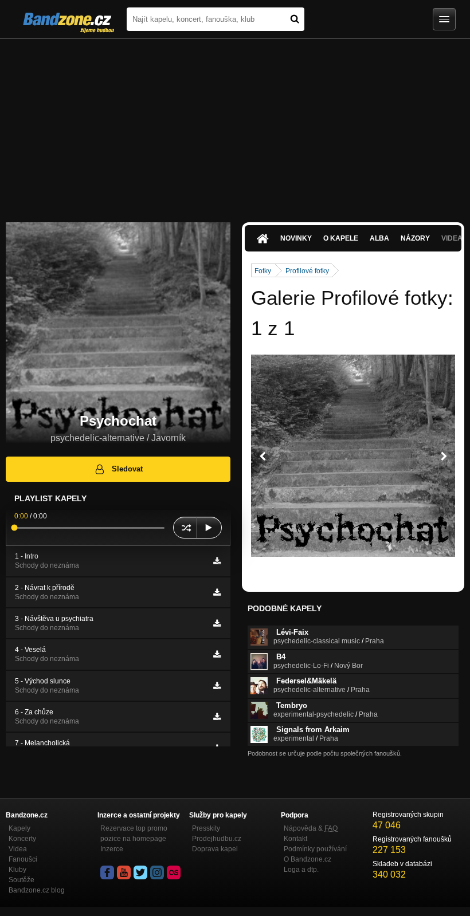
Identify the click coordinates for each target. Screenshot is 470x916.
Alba (379, 238)
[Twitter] (140, 872)
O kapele (340, 238)
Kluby (17, 870)
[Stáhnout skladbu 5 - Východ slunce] (217, 686)
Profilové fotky (307, 271)
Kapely (19, 828)
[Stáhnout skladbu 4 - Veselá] (217, 654)
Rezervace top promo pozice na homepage (133, 833)
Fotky (262, 271)
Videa (18, 849)
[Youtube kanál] (124, 872)
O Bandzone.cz (307, 859)
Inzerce (111, 849)
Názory (415, 238)
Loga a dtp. (301, 870)
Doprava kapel (215, 849)
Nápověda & (311, 828)
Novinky (296, 238)
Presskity (206, 828)
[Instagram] (157, 872)
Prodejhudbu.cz (216, 839)
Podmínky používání (315, 849)
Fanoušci (23, 859)
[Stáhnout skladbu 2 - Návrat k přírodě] (217, 592)
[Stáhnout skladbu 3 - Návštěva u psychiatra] (217, 623)
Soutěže (21, 880)
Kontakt (295, 839)
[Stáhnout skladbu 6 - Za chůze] (217, 717)
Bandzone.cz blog (37, 890)
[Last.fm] (174, 872)
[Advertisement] (235, 125)
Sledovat (127, 469)
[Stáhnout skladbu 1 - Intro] (217, 561)
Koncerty (22, 839)
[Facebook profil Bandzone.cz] (107, 872)
